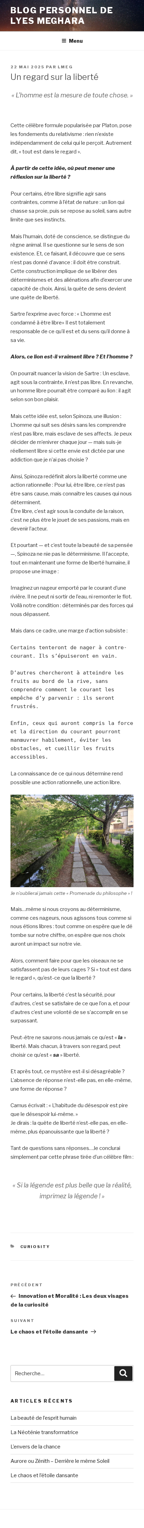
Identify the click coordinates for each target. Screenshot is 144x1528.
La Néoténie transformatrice (44, 1432)
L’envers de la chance (35, 1447)
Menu (76, 41)
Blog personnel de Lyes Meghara (61, 15)
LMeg (65, 66)
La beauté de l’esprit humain (43, 1418)
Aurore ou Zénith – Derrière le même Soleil (59, 1461)
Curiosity (35, 1246)
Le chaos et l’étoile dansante (44, 1475)
